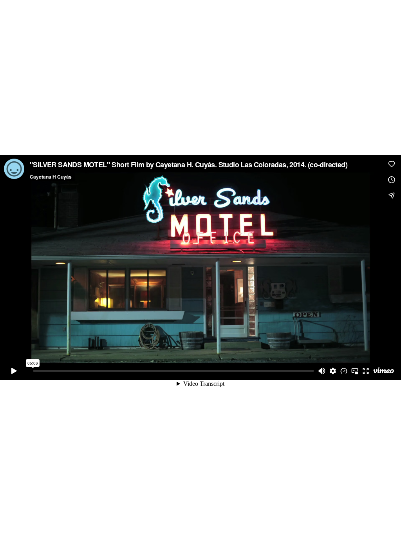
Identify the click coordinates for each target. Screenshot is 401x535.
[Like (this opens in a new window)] (391, 164)
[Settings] (333, 371)
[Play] (14, 371)
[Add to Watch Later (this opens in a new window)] (391, 180)
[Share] (391, 195)
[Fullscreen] (365, 371)
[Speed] (344, 371)
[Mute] (322, 371)
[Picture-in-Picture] (354, 371)
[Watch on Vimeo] (383, 371)
